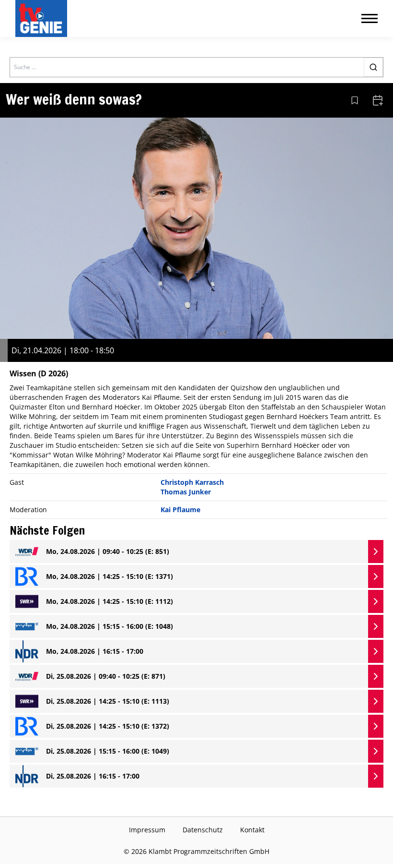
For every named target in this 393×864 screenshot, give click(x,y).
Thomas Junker (186, 491)
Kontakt (252, 829)
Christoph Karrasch (192, 482)
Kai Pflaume (180, 509)
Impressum (147, 829)
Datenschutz (203, 829)
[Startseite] (43, 18)
